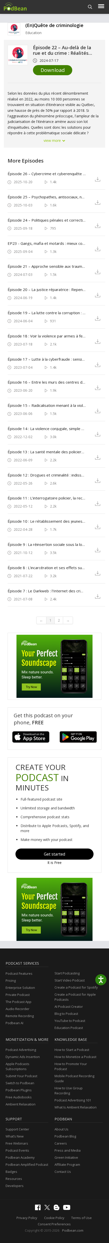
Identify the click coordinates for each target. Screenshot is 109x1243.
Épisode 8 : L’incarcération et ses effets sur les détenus (47, 567)
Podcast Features (19, 973)
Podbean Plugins (19, 1090)
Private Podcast (18, 994)
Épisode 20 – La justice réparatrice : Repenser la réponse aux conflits (47, 289)
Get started (54, 854)
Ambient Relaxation (20, 1104)
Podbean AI (14, 1023)
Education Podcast (69, 1027)
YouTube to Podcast (70, 1020)
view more (53, 140)
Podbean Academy (20, 1157)
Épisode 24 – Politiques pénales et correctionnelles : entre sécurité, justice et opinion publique (47, 220)
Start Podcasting (67, 973)
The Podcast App (18, 1001)
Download (53, 70)
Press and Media (68, 1150)
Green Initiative (66, 1157)
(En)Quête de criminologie (54, 25)
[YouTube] (68, 1208)
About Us (61, 1129)
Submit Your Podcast (21, 1076)
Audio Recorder (17, 1009)
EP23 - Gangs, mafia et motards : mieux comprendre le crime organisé (47, 243)
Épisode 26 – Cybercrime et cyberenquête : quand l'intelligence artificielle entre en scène (47, 173)
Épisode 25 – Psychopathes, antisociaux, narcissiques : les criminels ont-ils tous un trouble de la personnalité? (47, 197)
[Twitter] (48, 1208)
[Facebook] (39, 1209)
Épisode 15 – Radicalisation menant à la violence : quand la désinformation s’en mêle (47, 405)
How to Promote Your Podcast (71, 1066)
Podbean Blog (65, 1136)
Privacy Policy (26, 1217)
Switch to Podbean (20, 1083)
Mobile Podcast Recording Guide (74, 1078)
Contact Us (63, 1171)
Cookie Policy (54, 1217)
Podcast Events (17, 1150)
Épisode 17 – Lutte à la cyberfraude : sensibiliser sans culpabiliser (47, 359)
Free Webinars (17, 1143)
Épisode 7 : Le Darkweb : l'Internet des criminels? (47, 591)
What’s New (15, 1136)
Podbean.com (72, 1230)
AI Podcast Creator (69, 1006)
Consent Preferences (54, 1224)
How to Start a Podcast (72, 1049)
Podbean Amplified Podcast (27, 1164)
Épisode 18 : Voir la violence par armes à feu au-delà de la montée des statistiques (47, 336)
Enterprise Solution (20, 987)
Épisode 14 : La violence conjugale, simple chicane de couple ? (47, 428)
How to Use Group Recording (69, 1090)
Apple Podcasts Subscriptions (17, 1066)
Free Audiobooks (19, 1097)
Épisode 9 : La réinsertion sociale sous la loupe (47, 544)
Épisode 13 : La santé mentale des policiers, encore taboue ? (47, 451)
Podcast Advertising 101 (73, 1100)
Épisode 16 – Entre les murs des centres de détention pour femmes (47, 382)
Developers (15, 1185)
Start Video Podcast (70, 980)
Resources (14, 1178)
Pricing (11, 980)
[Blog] (58, 1209)
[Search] (90, 7)
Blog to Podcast (66, 1013)
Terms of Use (81, 1217)
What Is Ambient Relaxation (76, 1107)
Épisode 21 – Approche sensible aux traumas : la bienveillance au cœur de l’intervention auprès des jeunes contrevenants (47, 266)
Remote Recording (20, 1016)
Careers (61, 1143)
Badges (11, 1171)
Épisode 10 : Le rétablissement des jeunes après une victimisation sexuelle (47, 521)
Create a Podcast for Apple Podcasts (75, 997)
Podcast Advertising (21, 1049)
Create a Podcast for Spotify (76, 987)
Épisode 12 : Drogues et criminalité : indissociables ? (47, 475)
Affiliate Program (67, 1164)
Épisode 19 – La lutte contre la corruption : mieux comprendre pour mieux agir (47, 312)
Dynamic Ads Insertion (23, 1056)
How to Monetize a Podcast (75, 1056)
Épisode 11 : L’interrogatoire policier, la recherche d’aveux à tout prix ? (47, 498)
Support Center (17, 1129)
